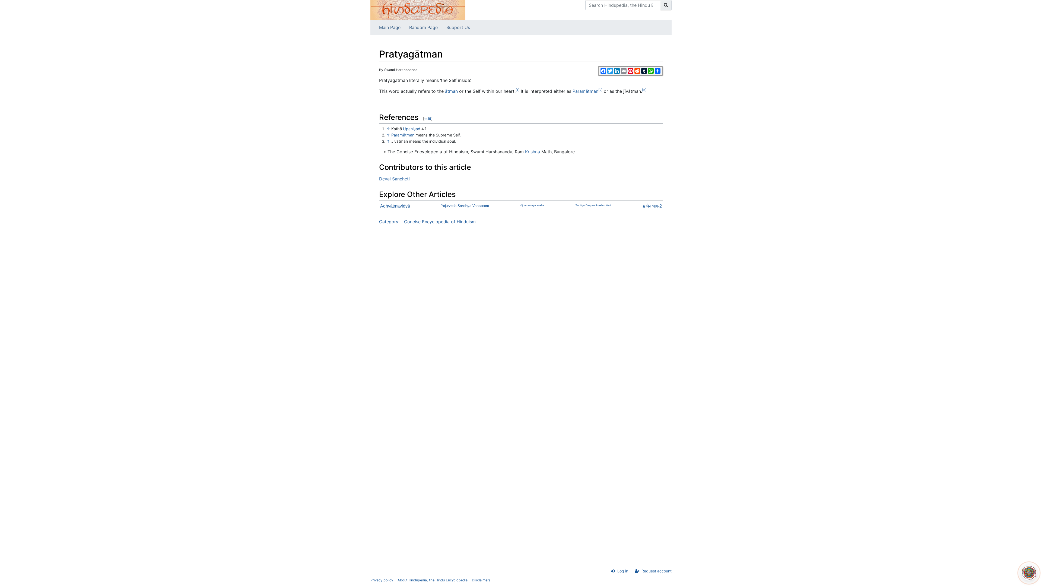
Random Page (423, 27)
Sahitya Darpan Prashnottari (593, 205)
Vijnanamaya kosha (532, 205)
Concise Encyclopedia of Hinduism (440, 221)
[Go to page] (666, 5)
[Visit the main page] (417, 9)
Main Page (390, 27)
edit (427, 118)
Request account (656, 571)
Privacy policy (381, 580)
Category (388, 221)
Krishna (532, 151)
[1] (517, 90)
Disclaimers (481, 580)
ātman (451, 91)
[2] (600, 90)
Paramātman (585, 91)
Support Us (458, 27)
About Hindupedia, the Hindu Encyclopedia (433, 580)
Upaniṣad (411, 128)
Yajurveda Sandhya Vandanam (465, 206)
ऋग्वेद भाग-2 (651, 206)
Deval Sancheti (394, 178)
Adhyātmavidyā (395, 206)
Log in (622, 571)
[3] (644, 90)
